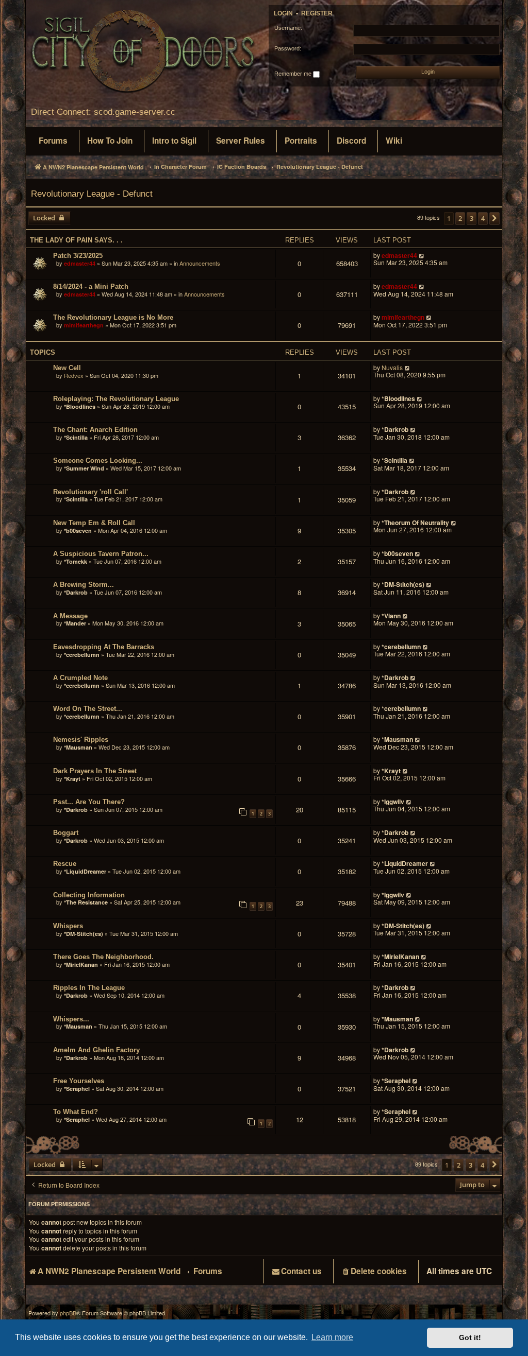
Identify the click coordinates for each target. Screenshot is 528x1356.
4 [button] (483, 218)
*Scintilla (76, 437)
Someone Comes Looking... (97, 460)
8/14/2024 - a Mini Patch (90, 286)
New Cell (67, 368)
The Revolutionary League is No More (113, 317)
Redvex (74, 375)
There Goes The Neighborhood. (103, 957)
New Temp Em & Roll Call (94, 523)
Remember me (293, 74)
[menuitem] (53, 141)
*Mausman (79, 747)
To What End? (75, 1112)
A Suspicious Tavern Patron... (100, 554)
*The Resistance (86, 902)
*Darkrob (395, 429)
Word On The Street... (87, 708)
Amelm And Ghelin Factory (96, 1050)
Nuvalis (392, 368)
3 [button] (471, 218)
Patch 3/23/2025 (78, 255)
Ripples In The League (89, 988)
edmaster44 (79, 263)
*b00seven (78, 530)
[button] (494, 218)
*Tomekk (75, 561)
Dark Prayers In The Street (95, 771)
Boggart (65, 833)
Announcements (199, 263)
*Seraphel (77, 1088)
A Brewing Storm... (83, 584)
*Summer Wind (84, 468)
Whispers (68, 926)
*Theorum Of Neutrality (415, 522)
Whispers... (71, 1019)
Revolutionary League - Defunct (92, 193)
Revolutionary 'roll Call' (90, 492)
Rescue (64, 863)
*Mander (75, 623)
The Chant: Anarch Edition (95, 429)
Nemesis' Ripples (80, 739)
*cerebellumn (82, 654)
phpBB (68, 1313)
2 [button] (460, 218)
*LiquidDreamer (85, 871)
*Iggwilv (393, 801)
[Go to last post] (422, 255)
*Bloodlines (79, 406)
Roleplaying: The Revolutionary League (116, 399)
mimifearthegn (84, 325)
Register (317, 13)
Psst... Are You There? (89, 802)
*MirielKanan (81, 964)
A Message (70, 616)
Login (283, 13)
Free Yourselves (78, 1081)
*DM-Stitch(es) (404, 584)
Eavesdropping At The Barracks (103, 647)
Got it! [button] (470, 1337)
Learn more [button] (332, 1337)
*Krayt (72, 779)
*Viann (391, 615)
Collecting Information (89, 895)
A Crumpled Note (80, 678)
